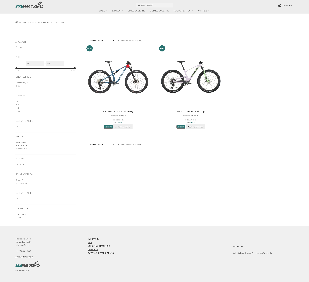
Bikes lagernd (136, 11)
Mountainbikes (43, 22)
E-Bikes (116, 11)
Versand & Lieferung (99, 246)
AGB (90, 242)
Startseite (23, 22)
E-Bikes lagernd (159, 11)
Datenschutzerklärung (101, 253)
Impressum (93, 239)
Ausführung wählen (123, 127)
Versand (119, 122)
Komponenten (181, 11)
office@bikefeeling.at (24, 257)
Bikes (102, 11)
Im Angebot (22, 47)
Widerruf (93, 249)
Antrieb (202, 11)
